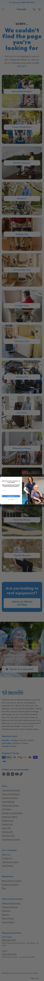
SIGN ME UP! (11, 496)
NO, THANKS (11, 499)
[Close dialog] (42, 478)
